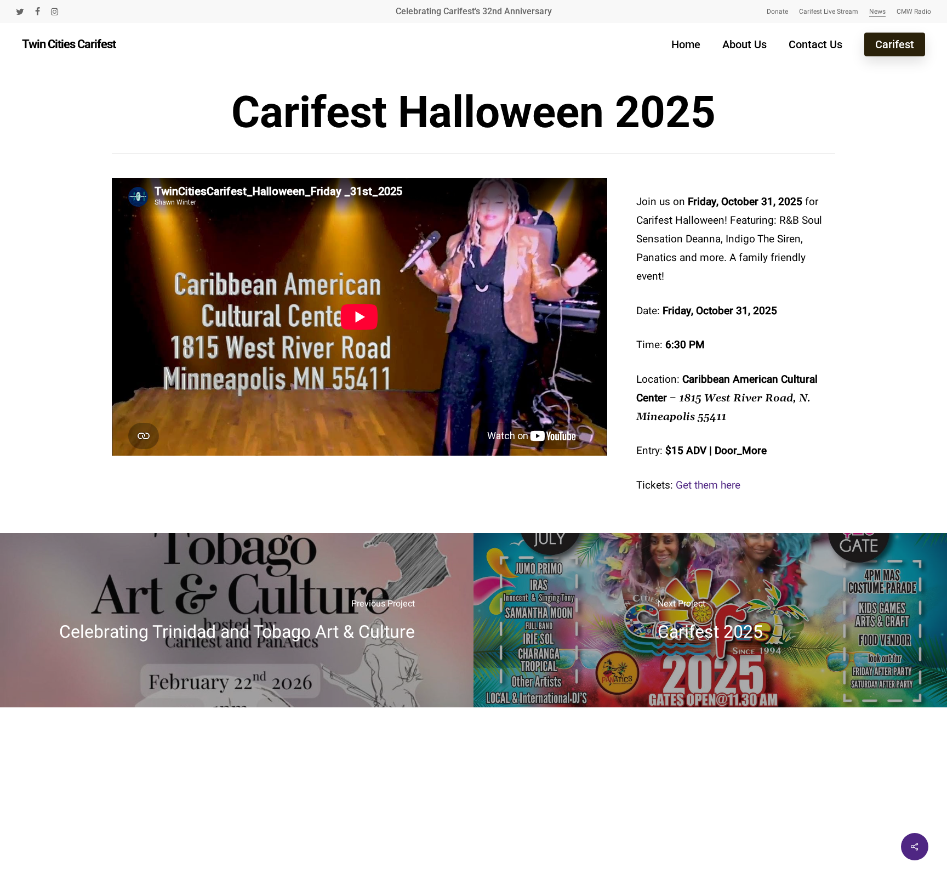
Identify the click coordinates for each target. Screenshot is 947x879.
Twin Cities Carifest (69, 44)
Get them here (708, 485)
